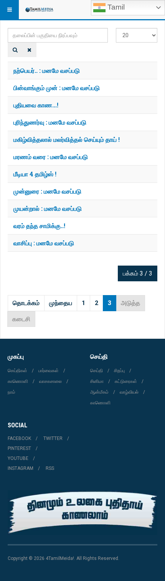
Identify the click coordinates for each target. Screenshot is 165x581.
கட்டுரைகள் (126, 381)
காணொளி (18, 381)
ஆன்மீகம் (99, 392)
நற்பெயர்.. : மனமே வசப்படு (46, 70)
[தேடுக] (15, 50)
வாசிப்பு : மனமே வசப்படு (43, 243)
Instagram (20, 468)
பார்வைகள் (48, 370)
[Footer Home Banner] (82, 512)
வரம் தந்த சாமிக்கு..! (39, 226)
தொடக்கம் (26, 303)
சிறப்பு (119, 370)
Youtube (18, 458)
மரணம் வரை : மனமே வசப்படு (50, 157)
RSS (50, 468)
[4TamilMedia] (39, 9)
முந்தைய (60, 303)
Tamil (115, 7)
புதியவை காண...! (35, 105)
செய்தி (96, 370)
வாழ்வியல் (129, 392)
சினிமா (97, 381)
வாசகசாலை (50, 381)
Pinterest (19, 448)
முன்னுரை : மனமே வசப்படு (47, 191)
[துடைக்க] (29, 50)
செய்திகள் (17, 370)
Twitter (53, 438)
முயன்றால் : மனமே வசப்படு (47, 208)
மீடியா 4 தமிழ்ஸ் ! (34, 174)
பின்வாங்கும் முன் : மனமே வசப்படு (56, 88)
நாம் (11, 392)
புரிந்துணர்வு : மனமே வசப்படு (49, 122)
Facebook (19, 438)
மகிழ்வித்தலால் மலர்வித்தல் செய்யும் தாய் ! (66, 139)
